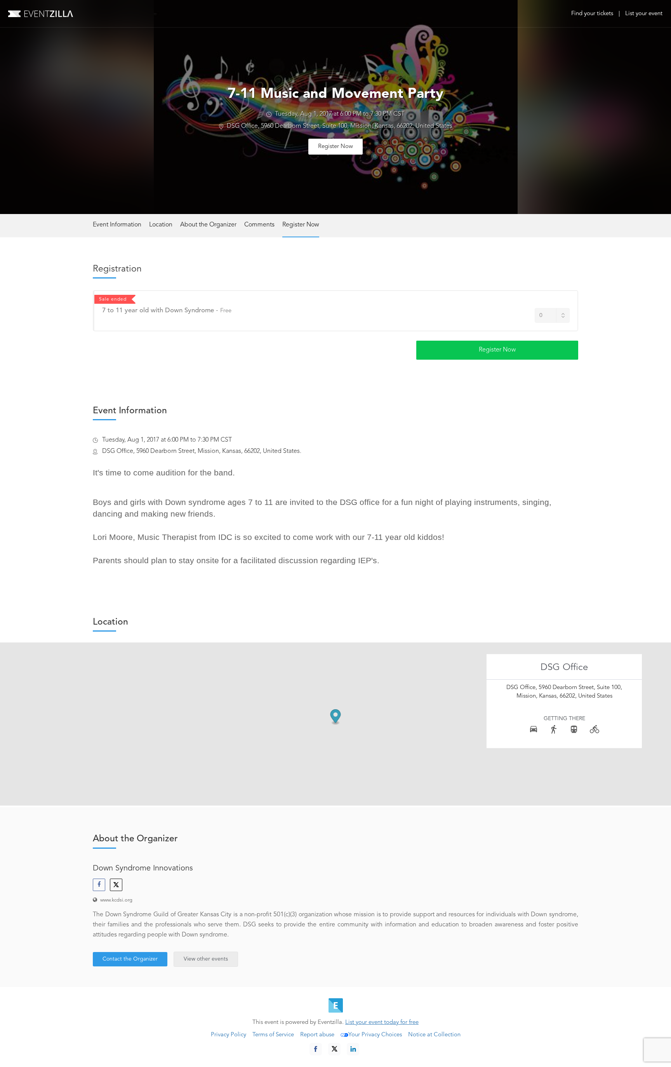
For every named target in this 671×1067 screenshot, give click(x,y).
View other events (206, 959)
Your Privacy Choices (375, 1035)
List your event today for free (382, 1022)
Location (160, 225)
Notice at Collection (434, 1035)
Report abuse (317, 1035)
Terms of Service (273, 1035)
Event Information (117, 225)
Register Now (335, 147)
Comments (259, 225)
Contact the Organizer (130, 959)
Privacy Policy (228, 1035)
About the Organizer (208, 225)
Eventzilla (40, 13)
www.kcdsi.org (116, 900)
